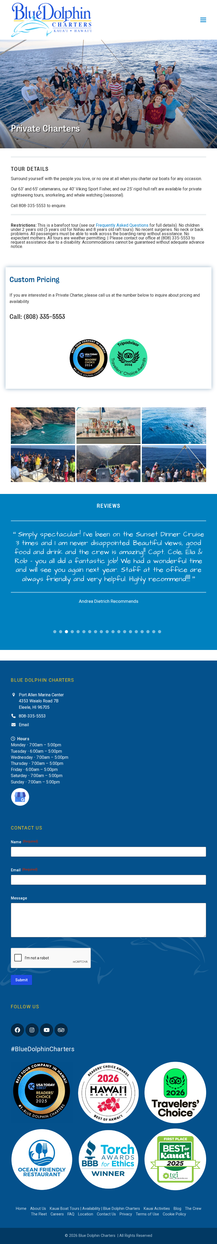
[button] (203, 20)
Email (24, 724)
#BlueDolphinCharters (42, 1049)
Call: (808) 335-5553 (37, 316)
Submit (21, 980)
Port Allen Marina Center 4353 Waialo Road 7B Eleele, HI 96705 (41, 701)
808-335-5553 (32, 716)
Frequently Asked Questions (122, 225)
